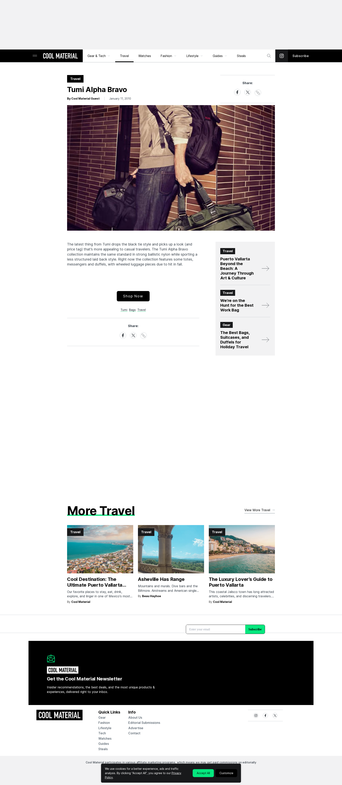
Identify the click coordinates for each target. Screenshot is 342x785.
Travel (124, 56)
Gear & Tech (96, 56)
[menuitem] (99, 55)
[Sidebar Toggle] (35, 55)
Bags (132, 309)
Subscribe (301, 56)
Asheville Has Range (161, 579)
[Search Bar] (269, 55)
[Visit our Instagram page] (281, 55)
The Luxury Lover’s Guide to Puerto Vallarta (241, 582)
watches (104, 738)
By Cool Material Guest (83, 98)
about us (135, 717)
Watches (144, 56)
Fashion (166, 56)
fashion (104, 723)
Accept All (203, 773)
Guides (218, 56)
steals (241, 56)
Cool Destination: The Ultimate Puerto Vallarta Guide (94, 585)
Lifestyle (192, 56)
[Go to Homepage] (60, 56)
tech (102, 733)
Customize (226, 773)
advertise (135, 728)
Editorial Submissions (144, 723)
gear (102, 717)
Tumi (124, 309)
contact (134, 733)
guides (103, 744)
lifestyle (104, 728)
